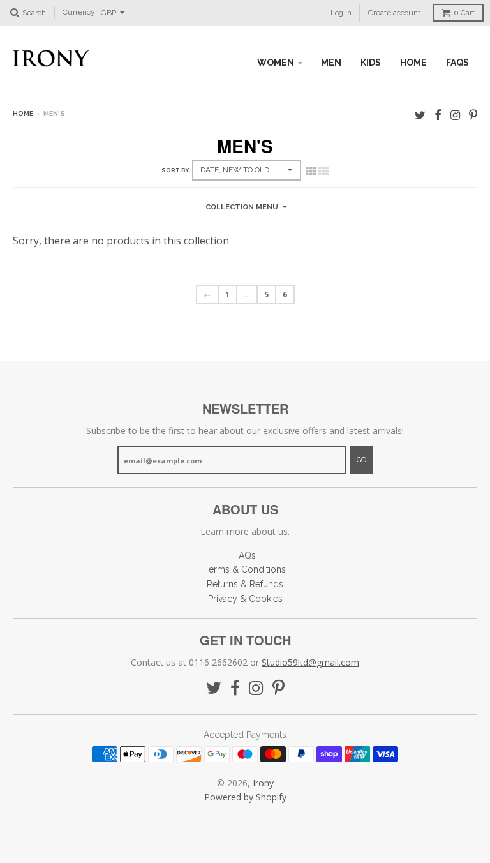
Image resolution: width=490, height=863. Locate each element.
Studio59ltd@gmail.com (310, 662)
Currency (79, 12)
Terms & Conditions (245, 569)
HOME (413, 62)
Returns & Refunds (245, 584)
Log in (341, 12)
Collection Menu (241, 207)
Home (23, 113)
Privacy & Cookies (245, 599)
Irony (263, 783)
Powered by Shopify (245, 797)
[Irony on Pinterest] (473, 114)
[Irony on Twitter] (420, 114)
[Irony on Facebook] (438, 114)
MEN (331, 62)
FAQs (457, 62)
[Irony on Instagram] (455, 114)
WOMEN (275, 62)
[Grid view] (311, 171)
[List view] (323, 171)
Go (361, 460)
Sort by (175, 170)
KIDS (370, 62)
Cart (464, 12)
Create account (394, 12)
